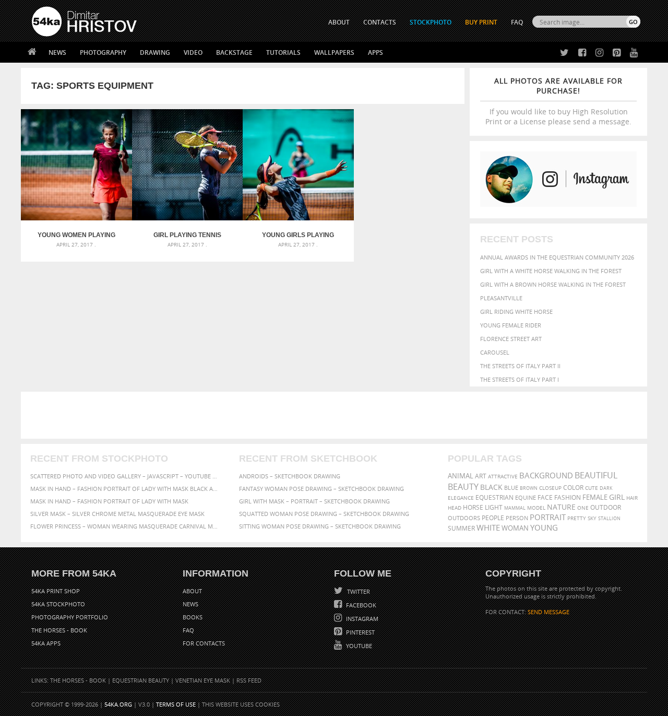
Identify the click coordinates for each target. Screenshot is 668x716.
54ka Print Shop (55, 591)
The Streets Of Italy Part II (520, 366)
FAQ (517, 22)
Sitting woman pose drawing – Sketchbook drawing (320, 526)
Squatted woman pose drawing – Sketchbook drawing (324, 514)
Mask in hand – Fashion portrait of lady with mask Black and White (125, 488)
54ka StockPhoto (58, 604)
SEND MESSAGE (548, 612)
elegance (461, 498)
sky (592, 518)
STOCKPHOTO (430, 22)
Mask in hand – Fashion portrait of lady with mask (109, 501)
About (192, 591)
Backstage (234, 52)
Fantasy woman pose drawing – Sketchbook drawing (321, 488)
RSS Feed (248, 680)
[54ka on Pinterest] (614, 53)
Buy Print (481, 22)
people (493, 517)
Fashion (567, 497)
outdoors (464, 518)
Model (536, 507)
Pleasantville (501, 298)
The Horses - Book (59, 630)
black (491, 487)
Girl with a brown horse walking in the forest (553, 284)
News (57, 52)
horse (473, 507)
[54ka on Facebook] (580, 53)
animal (460, 476)
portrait (548, 517)
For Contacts (204, 643)
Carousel (494, 352)
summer (461, 528)
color (573, 487)
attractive (503, 476)
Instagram (361, 619)
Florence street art (511, 339)
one (583, 507)
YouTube (358, 646)
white (488, 527)
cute (591, 488)
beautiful (596, 475)
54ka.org (118, 704)
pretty (576, 518)
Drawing (155, 52)
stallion (609, 518)
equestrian (494, 497)
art (480, 476)
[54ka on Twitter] (562, 53)
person (517, 518)
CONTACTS (379, 22)
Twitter (357, 591)
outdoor (605, 507)
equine (525, 497)
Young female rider (510, 325)
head (454, 507)
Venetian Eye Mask (202, 680)
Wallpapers (334, 52)
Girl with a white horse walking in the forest (551, 271)
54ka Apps (46, 643)
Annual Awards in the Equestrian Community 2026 (557, 257)
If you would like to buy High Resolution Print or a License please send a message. (558, 101)
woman (515, 528)
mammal (515, 507)
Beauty (463, 486)
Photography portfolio (69, 617)
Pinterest (359, 632)
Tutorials (283, 52)
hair (632, 497)
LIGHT (494, 507)
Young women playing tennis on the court (76, 235)
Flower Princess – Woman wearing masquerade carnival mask (125, 526)
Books (192, 617)
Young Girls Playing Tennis (298, 235)
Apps (375, 52)
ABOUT (339, 22)
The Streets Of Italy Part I (519, 379)
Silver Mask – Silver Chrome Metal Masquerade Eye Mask (117, 514)
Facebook (360, 605)
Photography (103, 52)
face (545, 497)
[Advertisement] (336, 415)
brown (529, 488)
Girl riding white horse (516, 311)
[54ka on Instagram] (597, 53)
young (544, 527)
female (594, 497)
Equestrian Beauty (140, 680)
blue (511, 487)
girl (617, 497)
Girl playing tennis (187, 235)
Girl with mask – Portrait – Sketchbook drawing (314, 501)
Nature (561, 507)
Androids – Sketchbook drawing (289, 476)
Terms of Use (176, 704)
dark (606, 488)
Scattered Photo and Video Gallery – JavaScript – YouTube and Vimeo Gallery (125, 476)
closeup (550, 487)
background (546, 475)
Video (193, 52)
